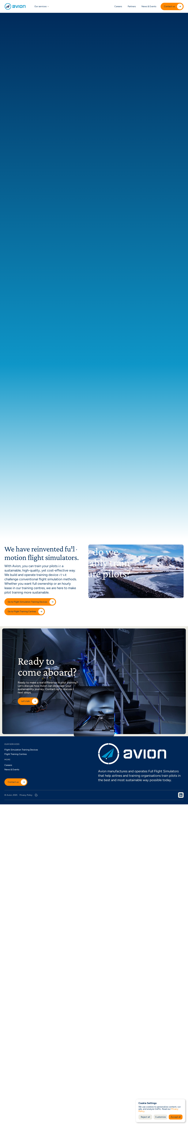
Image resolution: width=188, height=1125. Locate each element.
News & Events (148, 6)
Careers (118, 6)
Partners (132, 6)
